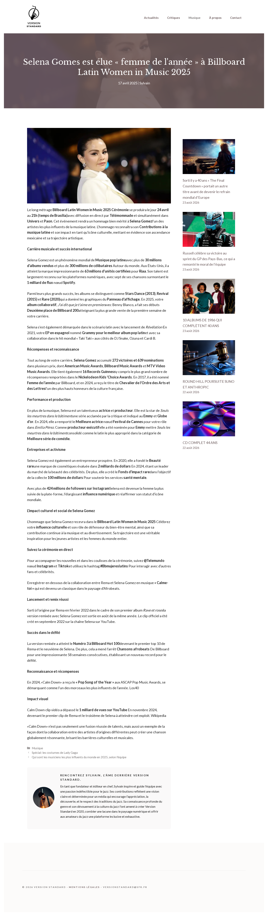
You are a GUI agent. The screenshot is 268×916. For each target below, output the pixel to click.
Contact (236, 17)
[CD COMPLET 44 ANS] (209, 433)
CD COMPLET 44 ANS (200, 442)
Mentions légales (84, 887)
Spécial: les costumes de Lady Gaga (55, 752)
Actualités (151, 17)
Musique (195, 17)
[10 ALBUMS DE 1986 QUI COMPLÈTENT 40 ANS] (209, 311)
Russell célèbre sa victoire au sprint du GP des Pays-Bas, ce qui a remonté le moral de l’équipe (209, 259)
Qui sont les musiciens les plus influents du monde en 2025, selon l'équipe (79, 757)
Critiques (173, 17)
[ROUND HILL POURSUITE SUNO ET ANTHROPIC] (209, 372)
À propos (215, 17)
